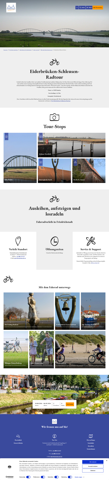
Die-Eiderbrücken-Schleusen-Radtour (60, 101)
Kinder (63, 405)
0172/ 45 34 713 (95, 263)
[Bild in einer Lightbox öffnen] (54, 421)
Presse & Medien (18, 443)
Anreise (36, 405)
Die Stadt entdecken (13, 50)
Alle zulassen (92, 462)
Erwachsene (56, 405)
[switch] (43, 477)
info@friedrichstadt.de (20, 258)
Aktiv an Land (36, 50)
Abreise (45, 405)
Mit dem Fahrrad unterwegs (46, 50)
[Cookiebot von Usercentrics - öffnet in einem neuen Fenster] (9, 477)
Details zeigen (78, 477)
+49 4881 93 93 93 (55, 453)
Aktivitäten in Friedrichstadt (26, 50)
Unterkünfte (91, 443)
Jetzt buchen (70, 404)
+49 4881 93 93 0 (20, 256)
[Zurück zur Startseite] (11, 7)
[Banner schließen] (106, 460)
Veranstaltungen (91, 449)
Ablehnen (92, 470)
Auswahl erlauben (93, 466)
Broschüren (91, 446)
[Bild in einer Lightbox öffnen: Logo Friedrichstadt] (54, 383)
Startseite (6, 50)
